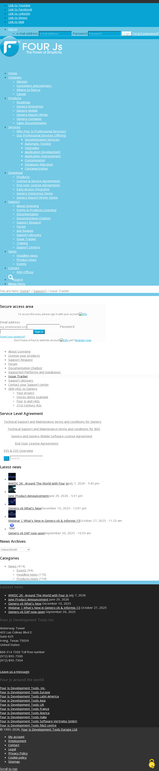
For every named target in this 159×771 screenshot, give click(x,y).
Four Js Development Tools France (24, 709)
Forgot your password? (12, 336)
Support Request (20, 360)
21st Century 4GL (29, 405)
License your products (24, 355)
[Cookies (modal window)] (152, 764)
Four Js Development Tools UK (22, 704)
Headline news (27, 574)
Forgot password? (145, 33)
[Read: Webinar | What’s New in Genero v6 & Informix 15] (12, 516)
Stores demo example (32, 397)
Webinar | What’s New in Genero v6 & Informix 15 (44, 520)
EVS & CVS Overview (18, 450)
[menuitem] (83, 73)
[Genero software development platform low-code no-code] (31, 66)
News (12, 566)
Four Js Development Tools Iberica (24, 713)
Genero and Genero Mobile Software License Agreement (51, 436)
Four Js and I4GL (28, 401)
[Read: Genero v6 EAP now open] (12, 529)
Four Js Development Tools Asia (23, 700)
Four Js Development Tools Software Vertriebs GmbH (38, 721)
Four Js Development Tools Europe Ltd (49, 729)
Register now (83, 340)
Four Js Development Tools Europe (25, 692)
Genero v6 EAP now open (26, 533)
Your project (25, 393)
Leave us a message (14, 671)
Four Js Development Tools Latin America (29, 696)
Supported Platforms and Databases (34, 372)
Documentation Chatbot (25, 368)
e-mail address (27, 33)
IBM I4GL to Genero (22, 389)
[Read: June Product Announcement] (12, 491)
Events (21, 570)
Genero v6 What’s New (24, 508)
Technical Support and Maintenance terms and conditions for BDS (53, 429)
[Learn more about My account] (83, 314)
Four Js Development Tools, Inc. (22, 688)
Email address (13, 324)
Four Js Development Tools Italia (23, 717)
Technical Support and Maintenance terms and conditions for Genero (52, 421)
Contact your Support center (28, 384)
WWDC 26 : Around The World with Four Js (38, 483)
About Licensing (19, 351)
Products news (27, 578)
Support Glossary (20, 380)
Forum (12, 364)
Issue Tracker (18, 376)
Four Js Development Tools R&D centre (28, 725)
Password (80, 33)
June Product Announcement (28, 496)
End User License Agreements (36, 443)
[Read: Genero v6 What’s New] (12, 504)
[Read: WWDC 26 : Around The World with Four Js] (12, 479)
